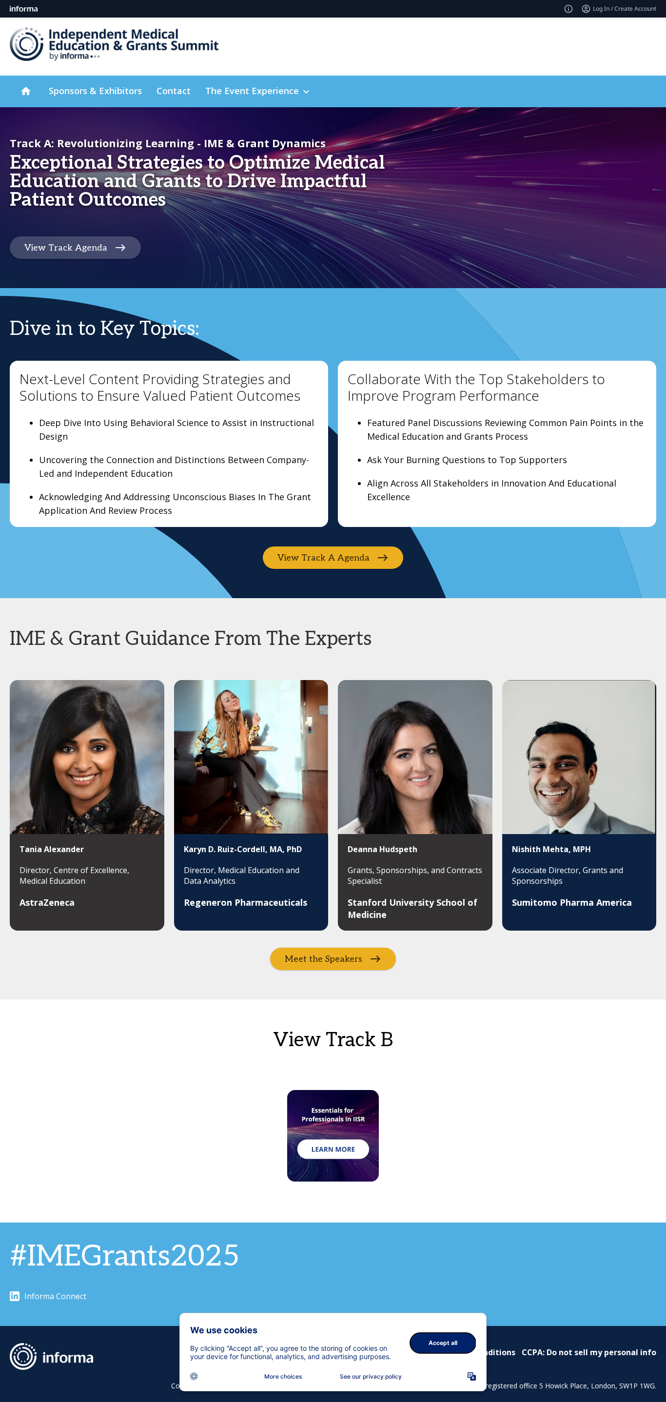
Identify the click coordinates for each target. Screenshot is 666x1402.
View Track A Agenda (323, 558)
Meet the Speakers (323, 959)
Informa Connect (55, 1296)
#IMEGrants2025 (125, 1256)
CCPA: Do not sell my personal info (589, 1352)
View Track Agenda (65, 248)
